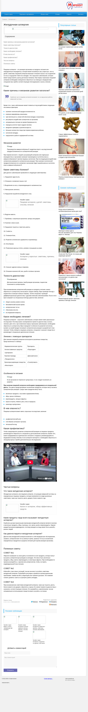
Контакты (80, 14)
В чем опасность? (9, 54)
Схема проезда (48, 678)
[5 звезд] (10, 602)
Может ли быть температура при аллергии (8, 628)
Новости (69, 14)
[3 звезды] (7, 602)
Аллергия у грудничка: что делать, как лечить (39, 642)
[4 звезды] (8, 602)
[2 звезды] (6, 602)
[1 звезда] (4, 602)
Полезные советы (9, 63)
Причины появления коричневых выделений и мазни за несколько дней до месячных (71, 91)
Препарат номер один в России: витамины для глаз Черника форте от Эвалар (70, 232)
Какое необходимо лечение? (13, 51)
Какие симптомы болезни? (12, 45)
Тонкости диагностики (11, 48)
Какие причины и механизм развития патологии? (19, 42)
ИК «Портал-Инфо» (70, 680)
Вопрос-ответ (44, 14)
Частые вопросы (9, 60)
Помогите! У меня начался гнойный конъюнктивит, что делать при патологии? (70, 277)
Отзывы (57, 14)
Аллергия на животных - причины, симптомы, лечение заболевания (39, 628)
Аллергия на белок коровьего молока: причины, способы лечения (23, 629)
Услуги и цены (9, 14)
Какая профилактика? (11, 57)
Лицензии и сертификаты (27, 14)
